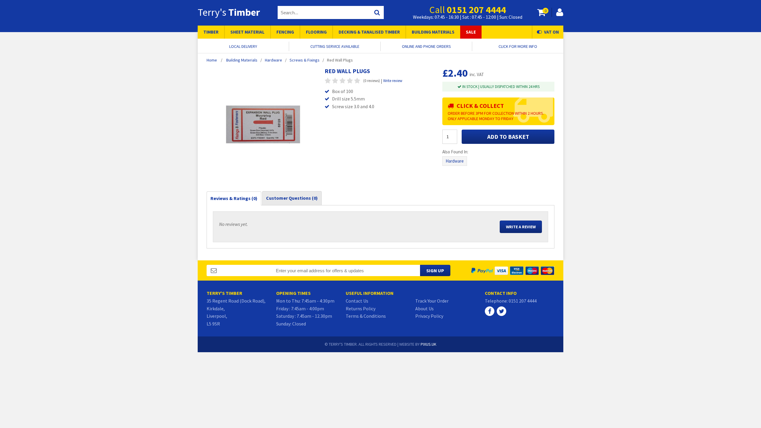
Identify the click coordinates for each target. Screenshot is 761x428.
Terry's (229, 12)
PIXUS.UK (428, 344)
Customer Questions (292, 198)
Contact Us (357, 301)
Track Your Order (432, 301)
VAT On (551, 32)
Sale (471, 32)
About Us (424, 308)
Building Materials (433, 32)
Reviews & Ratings (233, 198)
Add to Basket (508, 136)
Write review (392, 80)
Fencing (285, 32)
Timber (210, 32)
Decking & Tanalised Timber (369, 32)
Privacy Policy (429, 316)
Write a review (521, 226)
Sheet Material (247, 32)
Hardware (455, 161)
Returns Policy (360, 308)
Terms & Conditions (366, 316)
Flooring (316, 32)
